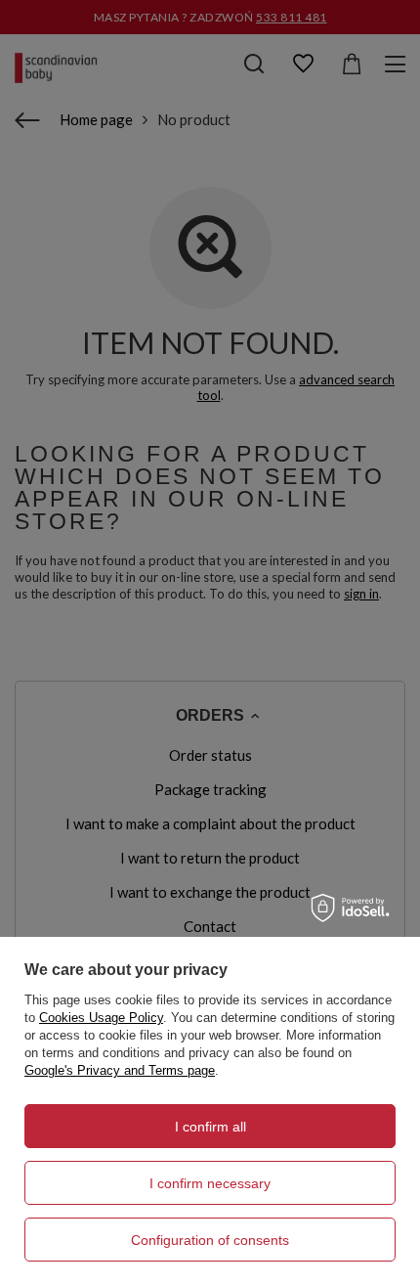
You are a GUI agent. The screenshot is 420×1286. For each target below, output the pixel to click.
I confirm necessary (210, 1183)
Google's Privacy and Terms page (119, 1070)
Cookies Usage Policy (101, 1017)
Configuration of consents (210, 1240)
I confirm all (210, 1126)
